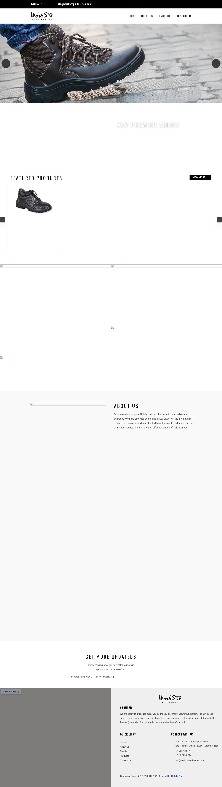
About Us (147, 16)
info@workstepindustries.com (74, 4)
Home (133, 16)
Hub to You (177, 776)
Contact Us (184, 16)
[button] (6, 63)
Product (165, 16)
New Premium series (148, 125)
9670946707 (37, 4)
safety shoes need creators (51, 125)
